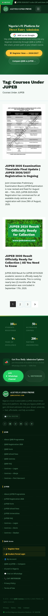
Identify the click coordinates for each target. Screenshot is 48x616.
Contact (26, 608)
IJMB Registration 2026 (13, 444)
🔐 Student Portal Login (15, 554)
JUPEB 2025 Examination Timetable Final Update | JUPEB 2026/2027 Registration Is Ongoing (23, 170)
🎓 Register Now (12, 549)
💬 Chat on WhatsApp (13, 573)
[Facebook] (5, 424)
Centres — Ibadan (11, 533)
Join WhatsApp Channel (13, 376)
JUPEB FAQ (8, 518)
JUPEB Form (9, 504)
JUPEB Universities (11, 513)
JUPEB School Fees (11, 508)
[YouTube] (21, 424)
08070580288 (36, 376)
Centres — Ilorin (11, 528)
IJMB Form (8, 449)
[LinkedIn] (26, 424)
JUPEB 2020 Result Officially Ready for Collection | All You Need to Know (22, 261)
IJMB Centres (9, 459)
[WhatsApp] (31, 424)
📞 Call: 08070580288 (12, 578)
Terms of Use (9, 588)
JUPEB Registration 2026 (14, 499)
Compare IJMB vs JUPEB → (24, 61)
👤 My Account (10, 559)
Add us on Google (26, 35)
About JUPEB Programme (14, 494)
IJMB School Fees (11, 454)
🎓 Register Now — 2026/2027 (24, 53)
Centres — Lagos (11, 468)
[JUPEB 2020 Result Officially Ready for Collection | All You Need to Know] (24, 233)
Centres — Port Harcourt (14, 478)
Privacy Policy (9, 583)
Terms (13, 608)
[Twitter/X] (15, 424)
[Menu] (38, 9)
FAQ (19, 608)
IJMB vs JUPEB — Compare (14, 564)
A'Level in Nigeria (11, 569)
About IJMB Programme (14, 439)
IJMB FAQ (8, 464)
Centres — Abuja (11, 473)
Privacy (6, 608)
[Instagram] (10, 424)
